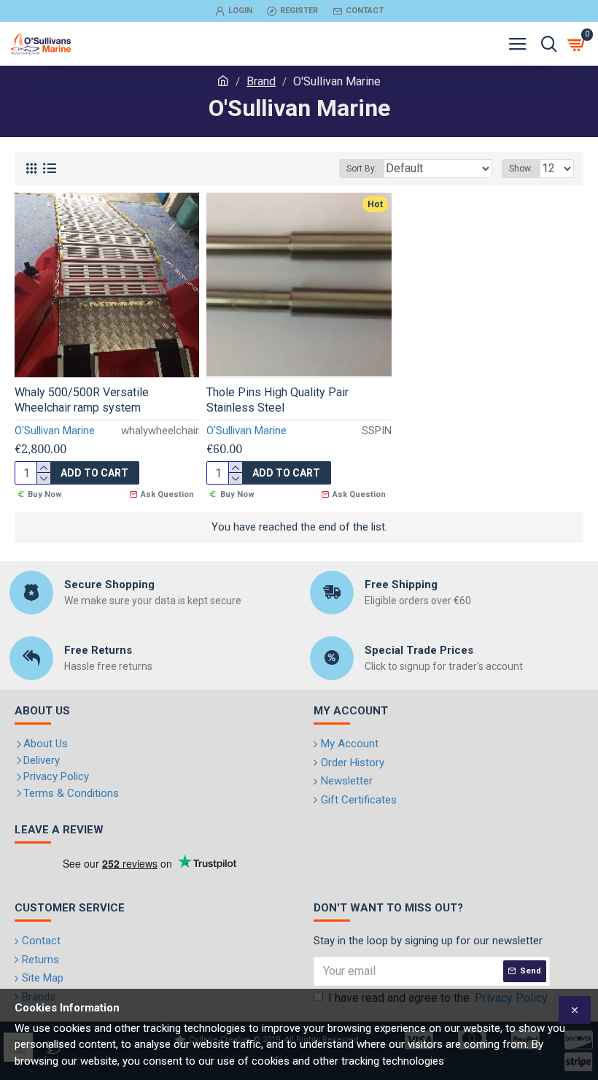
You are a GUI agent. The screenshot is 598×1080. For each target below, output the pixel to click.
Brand (261, 81)
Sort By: (361, 168)
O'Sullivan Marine (55, 430)
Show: (521, 168)
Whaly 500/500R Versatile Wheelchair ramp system (82, 399)
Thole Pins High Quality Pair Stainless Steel (277, 399)
